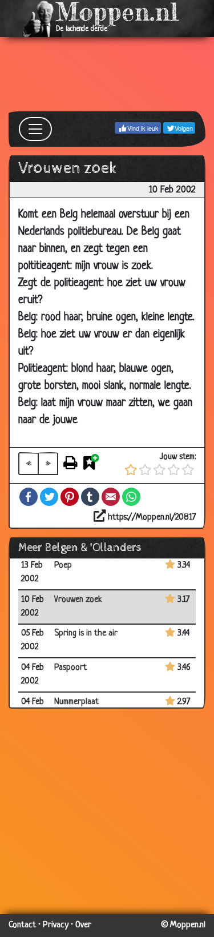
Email (111, 497)
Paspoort (70, 668)
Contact (22, 925)
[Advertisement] (107, 74)
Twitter (49, 497)
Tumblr (90, 497)
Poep (63, 565)
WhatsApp (131, 497)
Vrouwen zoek (78, 600)
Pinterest (69, 497)
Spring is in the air (86, 633)
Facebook (28, 497)
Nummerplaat (76, 702)
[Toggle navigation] (35, 129)
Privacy (55, 925)
